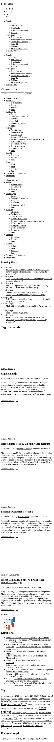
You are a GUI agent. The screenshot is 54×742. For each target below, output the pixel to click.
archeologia (43, 695)
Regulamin (15, 28)
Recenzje (9, 162)
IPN (31, 704)
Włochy (48, 723)
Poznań (41, 718)
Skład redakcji (16, 26)
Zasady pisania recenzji (20, 42)
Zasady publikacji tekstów (21, 39)
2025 (19, 696)
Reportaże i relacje (18, 123)
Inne (13, 110)
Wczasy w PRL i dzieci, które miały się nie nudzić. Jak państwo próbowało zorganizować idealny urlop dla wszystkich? (27, 271)
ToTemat (9, 674)
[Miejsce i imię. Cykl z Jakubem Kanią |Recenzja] (25, 436)
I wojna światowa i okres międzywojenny (27, 139)
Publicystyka (11, 112)
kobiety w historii (9, 708)
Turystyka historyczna (20, 116)
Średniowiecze (17, 132)
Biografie (14, 119)
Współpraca (10, 35)
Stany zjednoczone (39, 721)
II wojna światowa (18, 144)
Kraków (32, 708)
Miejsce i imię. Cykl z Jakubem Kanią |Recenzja (25, 443)
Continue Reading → (9, 401)
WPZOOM (43, 739)
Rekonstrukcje (16, 103)
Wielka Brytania (35, 723)
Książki (14, 164)
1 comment (36, 587)
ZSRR (39, 726)
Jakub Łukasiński (24, 449)
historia (37, 698)
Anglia (29, 696)
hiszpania (17, 701)
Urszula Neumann (24, 587)
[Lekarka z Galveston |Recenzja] (25, 505)
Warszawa (19, 723)
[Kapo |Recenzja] (25, 366)
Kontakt (14, 33)
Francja (24, 698)
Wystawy (14, 107)
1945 (11, 696)
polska (11, 718)
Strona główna (12, 98)
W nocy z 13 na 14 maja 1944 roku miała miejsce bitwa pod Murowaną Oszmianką (29, 684)
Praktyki (14, 44)
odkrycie (23, 715)
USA (8, 723)
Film (13, 166)
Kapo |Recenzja (9, 373)
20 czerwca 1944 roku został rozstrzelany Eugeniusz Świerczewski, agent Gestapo (26, 679)
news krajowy (19, 713)
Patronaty (15, 157)
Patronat (32, 715)
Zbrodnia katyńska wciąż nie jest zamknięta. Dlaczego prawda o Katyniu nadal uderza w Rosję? (27, 286)
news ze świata (32, 713)
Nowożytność (16, 135)
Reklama (14, 46)
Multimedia (10, 176)
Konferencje (16, 105)
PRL (49, 718)
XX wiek (29, 725)
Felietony (14, 114)
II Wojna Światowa (42, 701)
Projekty (9, 153)
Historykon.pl (10, 733)
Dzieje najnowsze (18, 146)
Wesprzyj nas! (11, 51)
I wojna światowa (42, 704)
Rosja (5, 721)
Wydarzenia (10, 100)
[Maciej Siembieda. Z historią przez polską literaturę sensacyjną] (25, 572)
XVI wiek (17, 726)
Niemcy (12, 715)
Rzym (27, 721)
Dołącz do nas (16, 37)
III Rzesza (27, 701)
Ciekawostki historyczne (15, 173)
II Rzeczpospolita (18, 141)
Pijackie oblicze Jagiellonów (17, 313)
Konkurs (22, 708)
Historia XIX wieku (19, 137)
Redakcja (9, 21)
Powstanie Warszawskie (28, 718)
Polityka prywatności (19, 30)
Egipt (14, 699)
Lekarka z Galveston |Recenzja (17, 511)
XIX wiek (6, 726)
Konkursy (15, 155)
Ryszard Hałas (24, 378)
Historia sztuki (16, 148)
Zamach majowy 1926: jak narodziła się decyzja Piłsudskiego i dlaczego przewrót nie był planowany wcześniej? (26, 319)
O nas (13, 23)
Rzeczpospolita (17, 721)
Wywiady (15, 121)
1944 (4, 696)
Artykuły (9, 128)
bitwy (5, 699)
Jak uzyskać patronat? (19, 48)
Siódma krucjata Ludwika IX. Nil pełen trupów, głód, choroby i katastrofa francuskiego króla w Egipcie (27, 293)
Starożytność (16, 130)
